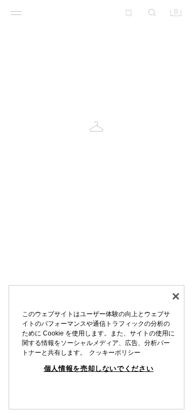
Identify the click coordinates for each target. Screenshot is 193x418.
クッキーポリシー (114, 352)
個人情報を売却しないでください (99, 368)
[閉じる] (175, 296)
